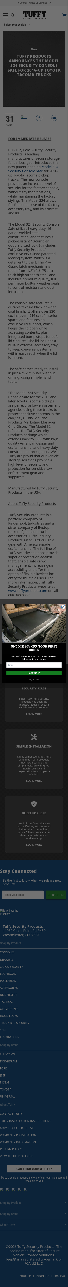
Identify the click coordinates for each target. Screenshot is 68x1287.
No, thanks (34, 680)
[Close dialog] (63, 607)
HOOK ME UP (34, 673)
